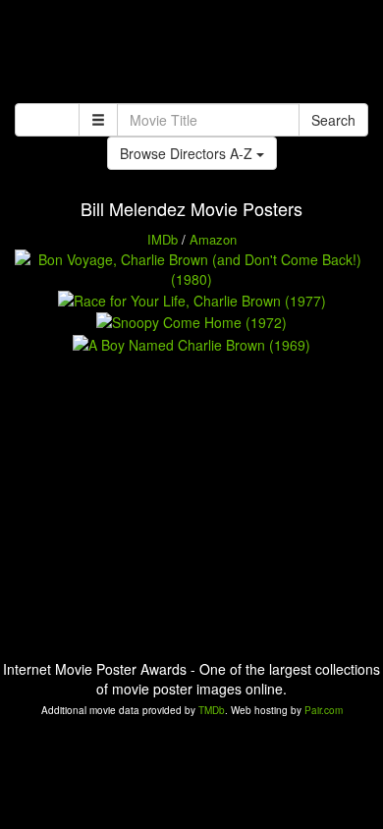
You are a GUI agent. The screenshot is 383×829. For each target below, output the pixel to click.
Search (333, 120)
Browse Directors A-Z (188, 153)
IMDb (162, 239)
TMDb (211, 710)
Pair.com (323, 710)
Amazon (213, 239)
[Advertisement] (191, 54)
